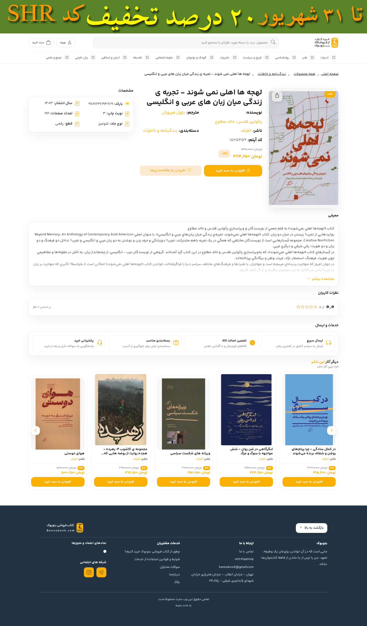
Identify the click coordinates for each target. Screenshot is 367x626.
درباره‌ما (174, 574)
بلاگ (177, 582)
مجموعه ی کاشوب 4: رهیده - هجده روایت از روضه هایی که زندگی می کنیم (125, 454)
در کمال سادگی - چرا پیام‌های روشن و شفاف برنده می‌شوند (314, 451)
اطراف (246, 131)
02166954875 (244, 559)
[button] (170, 171)
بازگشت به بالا (314, 527)
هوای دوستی (74, 453)
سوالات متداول (170, 567)
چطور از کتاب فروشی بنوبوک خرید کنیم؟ (152, 551)
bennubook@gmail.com (236, 567)
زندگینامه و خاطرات (160, 131)
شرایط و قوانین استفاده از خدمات (157, 559)
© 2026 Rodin (183, 606)
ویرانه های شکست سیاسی (190, 453)
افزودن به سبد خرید (230, 170)
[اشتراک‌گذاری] (277, 96)
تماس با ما (246, 551)
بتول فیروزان (173, 112)
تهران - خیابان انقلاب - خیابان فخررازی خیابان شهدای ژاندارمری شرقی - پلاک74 (222, 577)
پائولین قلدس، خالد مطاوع (238, 122)
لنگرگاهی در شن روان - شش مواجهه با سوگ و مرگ (251, 451)
